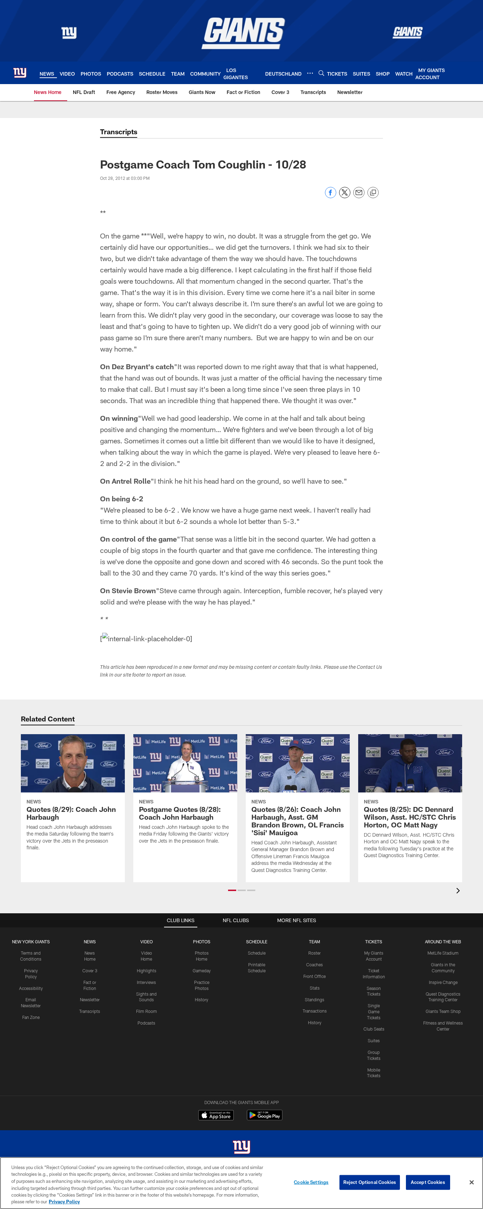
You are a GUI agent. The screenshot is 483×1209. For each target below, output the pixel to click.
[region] (241, 1183)
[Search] (321, 73)
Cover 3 (89, 970)
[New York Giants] (241, 1148)
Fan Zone (31, 1017)
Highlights (146, 970)
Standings (314, 999)
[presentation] (459, 891)
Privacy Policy (64, 1201)
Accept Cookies (428, 1182)
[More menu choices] (310, 73)
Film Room (146, 1011)
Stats (315, 987)
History (201, 999)
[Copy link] (373, 193)
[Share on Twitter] (344, 196)
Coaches (314, 964)
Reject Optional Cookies (369, 1182)
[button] (232, 890)
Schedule (257, 952)
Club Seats (373, 1028)
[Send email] (359, 196)
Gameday (202, 970)
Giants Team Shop (443, 1011)
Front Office (314, 976)
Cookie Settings (311, 1182)
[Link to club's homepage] (19, 72)
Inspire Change (443, 982)
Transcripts (89, 1011)
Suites (374, 1040)
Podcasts (146, 1022)
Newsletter (90, 999)
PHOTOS (201, 941)
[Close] (471, 1182)
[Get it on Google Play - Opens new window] (264, 1118)
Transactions (315, 1010)
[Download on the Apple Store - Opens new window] (216, 1116)
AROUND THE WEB (443, 941)
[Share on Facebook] (330, 196)
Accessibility (31, 988)
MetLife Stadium (443, 952)
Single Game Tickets (373, 1011)
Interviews (146, 982)
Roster (314, 952)
